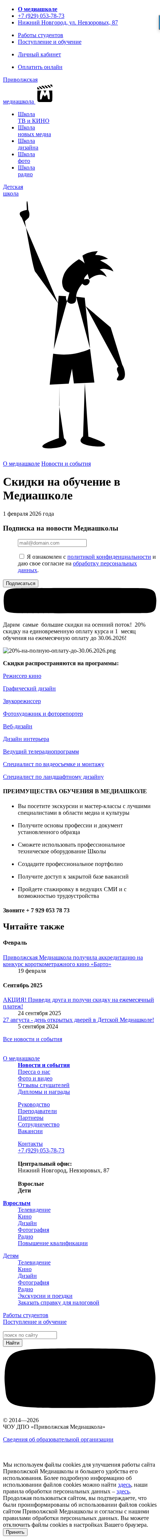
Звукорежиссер (22, 701)
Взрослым (17, 1203)
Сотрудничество (39, 1124)
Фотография (33, 1230)
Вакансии (30, 1131)
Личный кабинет (39, 54)
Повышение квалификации (53, 1243)
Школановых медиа (34, 130)
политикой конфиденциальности (109, 557)
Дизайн (27, 1223)
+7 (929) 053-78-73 (41, 16)
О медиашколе (37, 9)
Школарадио (26, 170)
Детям (11, 1256)
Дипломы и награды (44, 1092)
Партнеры (31, 1118)
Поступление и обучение (49, 42)
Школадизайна (28, 144)
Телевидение (34, 1210)
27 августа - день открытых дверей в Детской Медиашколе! (78, 1020)
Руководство (34, 1104)
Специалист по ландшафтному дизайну (53, 777)
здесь (124, 1484)
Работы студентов (40, 35)
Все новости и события (32, 1039)
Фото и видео (35, 1078)
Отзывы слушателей (44, 1085)
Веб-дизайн (17, 726)
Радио (25, 1236)
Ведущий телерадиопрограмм (41, 751)
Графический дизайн (29, 688)
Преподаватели (37, 1111)
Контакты (30, 1144)
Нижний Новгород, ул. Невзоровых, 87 (68, 22)
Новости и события (66, 463)
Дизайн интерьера (26, 739)
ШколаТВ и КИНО (33, 117)
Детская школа (13, 190)
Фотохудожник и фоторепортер (43, 714)
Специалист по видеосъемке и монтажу (53, 764)
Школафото (26, 157)
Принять (15, 1532)
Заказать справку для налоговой (58, 1302)
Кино (25, 1216)
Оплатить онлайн (40, 67)
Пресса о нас (34, 1072)
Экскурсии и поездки (45, 1296)
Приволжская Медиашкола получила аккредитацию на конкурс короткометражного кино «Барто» (73, 960)
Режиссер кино (22, 676)
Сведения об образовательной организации (58, 1439)
